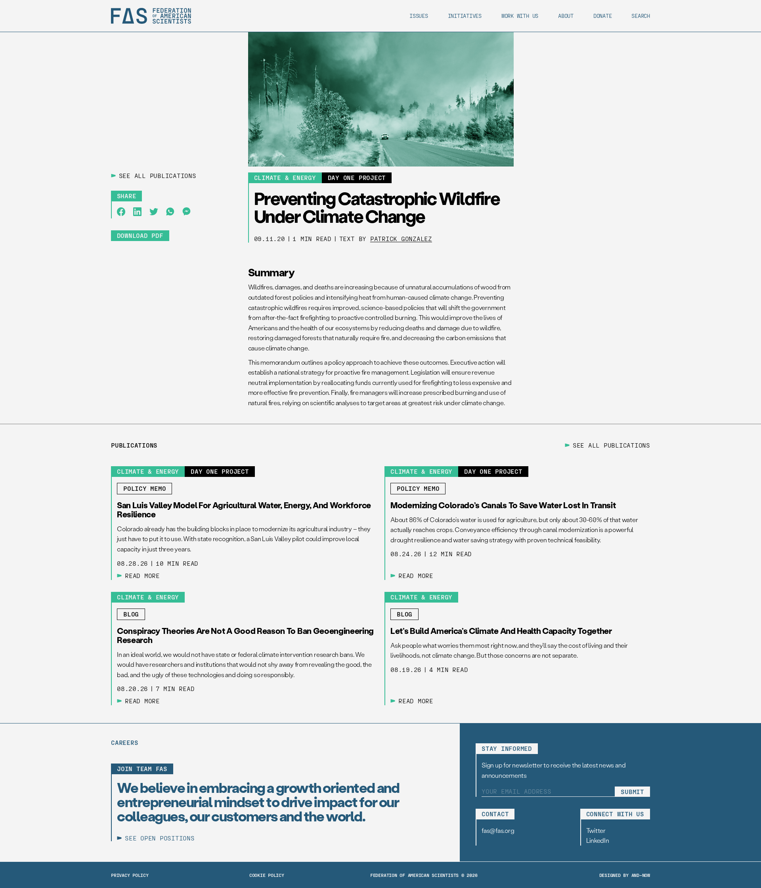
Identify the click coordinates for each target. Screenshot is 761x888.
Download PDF (140, 235)
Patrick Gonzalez (401, 238)
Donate (602, 15)
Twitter (596, 830)
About (566, 15)
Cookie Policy (266, 875)
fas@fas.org (498, 830)
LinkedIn (597, 840)
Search (640, 15)
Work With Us (519, 15)
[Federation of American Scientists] (151, 16)
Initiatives (465, 15)
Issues (418, 15)
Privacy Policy (130, 875)
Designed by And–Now (624, 875)
